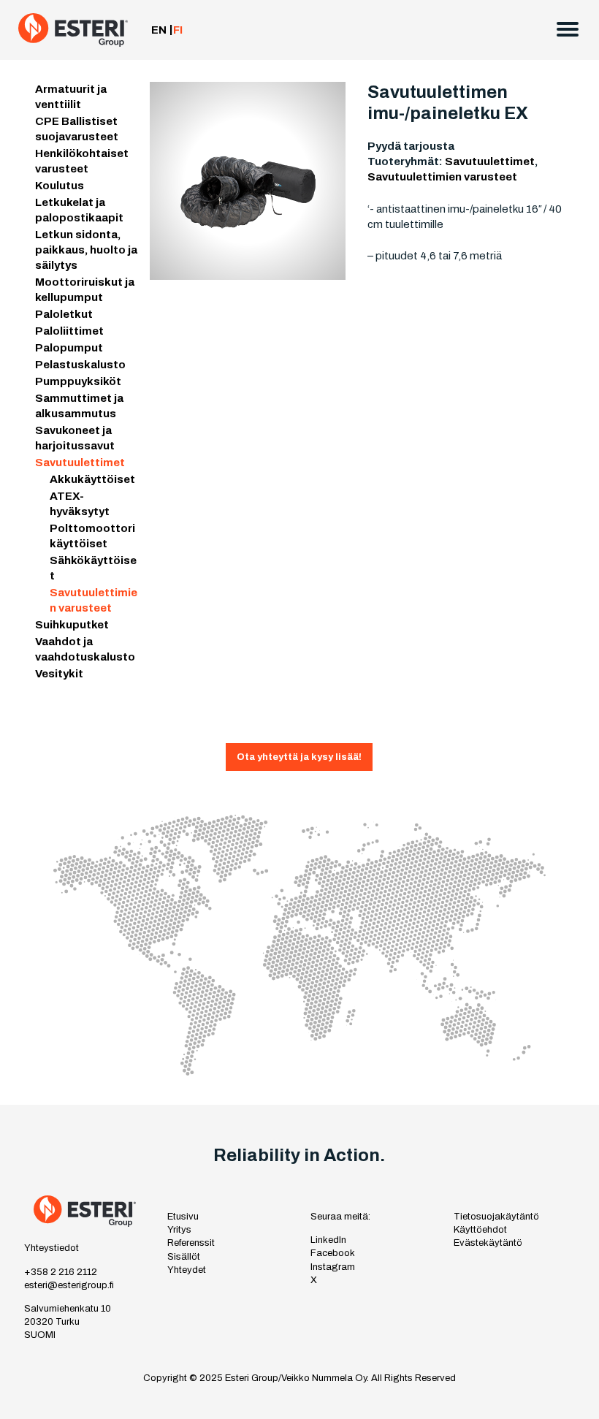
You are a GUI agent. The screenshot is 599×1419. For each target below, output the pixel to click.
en (159, 30)
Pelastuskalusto (80, 364)
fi (178, 30)
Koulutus (59, 185)
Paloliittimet (69, 331)
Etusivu (183, 1216)
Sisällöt (183, 1257)
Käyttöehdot (480, 1230)
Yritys (179, 1230)
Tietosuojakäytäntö (496, 1216)
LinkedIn (328, 1240)
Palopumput (69, 348)
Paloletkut (64, 314)
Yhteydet (186, 1270)
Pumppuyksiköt (78, 381)
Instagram (332, 1267)
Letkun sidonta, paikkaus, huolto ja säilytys (86, 250)
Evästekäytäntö (488, 1243)
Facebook (332, 1253)
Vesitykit (59, 674)
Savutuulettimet (80, 462)
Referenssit (191, 1243)
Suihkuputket (72, 625)
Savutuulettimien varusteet (442, 177)
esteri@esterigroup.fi (69, 1285)
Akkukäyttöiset (92, 479)
